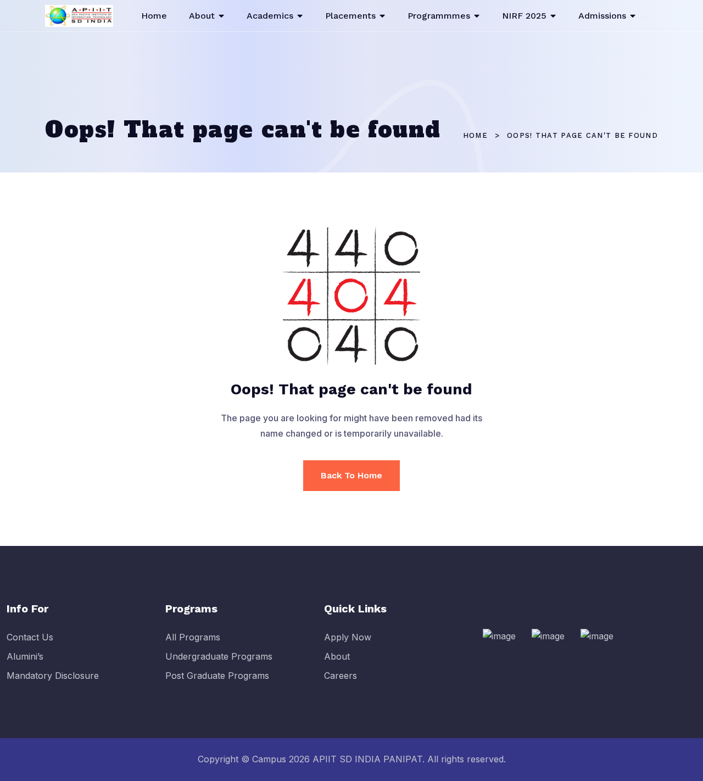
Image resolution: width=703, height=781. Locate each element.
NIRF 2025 (524, 15)
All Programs (192, 637)
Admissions (602, 15)
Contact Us (30, 637)
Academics (270, 15)
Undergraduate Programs (218, 656)
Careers (340, 675)
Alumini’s (25, 656)
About (202, 15)
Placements (350, 15)
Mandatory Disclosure (53, 675)
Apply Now (347, 637)
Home (154, 15)
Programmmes (439, 15)
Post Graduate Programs (217, 675)
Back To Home (351, 475)
